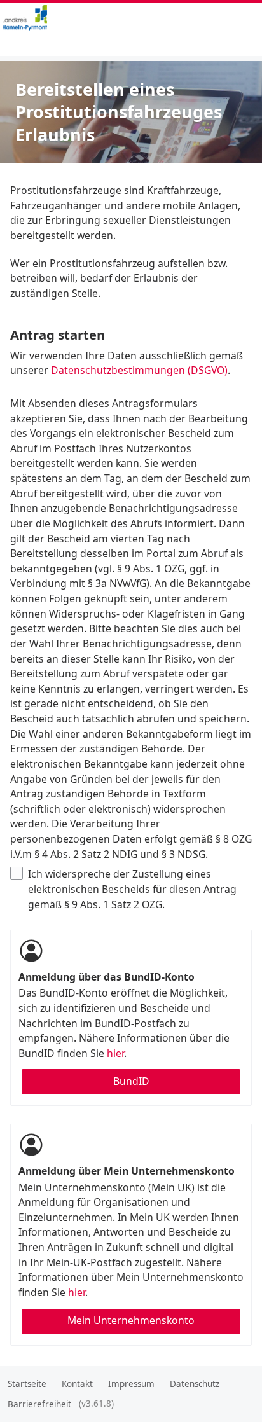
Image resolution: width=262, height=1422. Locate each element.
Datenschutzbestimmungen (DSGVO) (139, 370)
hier (115, 1053)
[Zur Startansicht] (47, 18)
